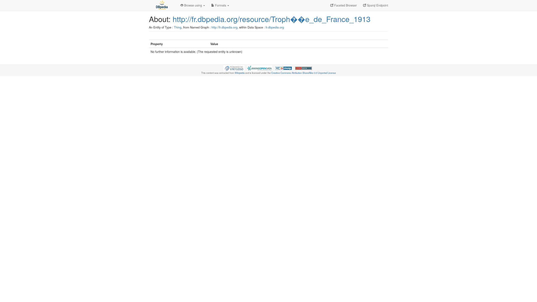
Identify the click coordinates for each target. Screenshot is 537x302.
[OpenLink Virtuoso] (233, 67)
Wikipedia (240, 72)
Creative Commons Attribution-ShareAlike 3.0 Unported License (303, 72)
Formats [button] (220, 5)
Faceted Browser (345, 5)
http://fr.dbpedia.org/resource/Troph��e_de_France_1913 (271, 18)
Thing (177, 27)
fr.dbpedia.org (275, 27)
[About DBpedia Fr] (161, 5)
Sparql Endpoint (377, 5)
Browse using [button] (193, 5)
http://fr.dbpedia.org (224, 27)
